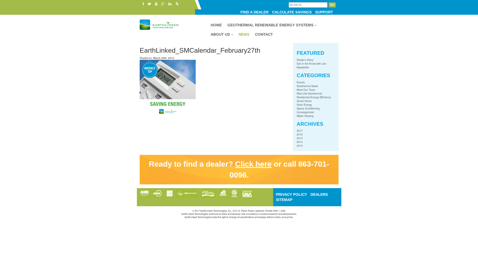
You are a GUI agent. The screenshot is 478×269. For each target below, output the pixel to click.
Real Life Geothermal (309, 93)
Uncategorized (305, 112)
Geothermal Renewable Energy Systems (271, 25)
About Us (221, 34)
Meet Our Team (306, 90)
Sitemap (284, 200)
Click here (253, 164)
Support (324, 12)
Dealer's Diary (305, 60)
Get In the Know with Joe (311, 63)
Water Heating (305, 116)
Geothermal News (307, 86)
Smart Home (304, 101)
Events (301, 82)
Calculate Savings (292, 12)
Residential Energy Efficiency (314, 97)
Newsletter (303, 67)
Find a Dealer (254, 12)
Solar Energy (304, 104)
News (243, 34)
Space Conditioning (308, 108)
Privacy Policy (291, 194)
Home (216, 25)
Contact (264, 34)
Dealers (319, 194)
